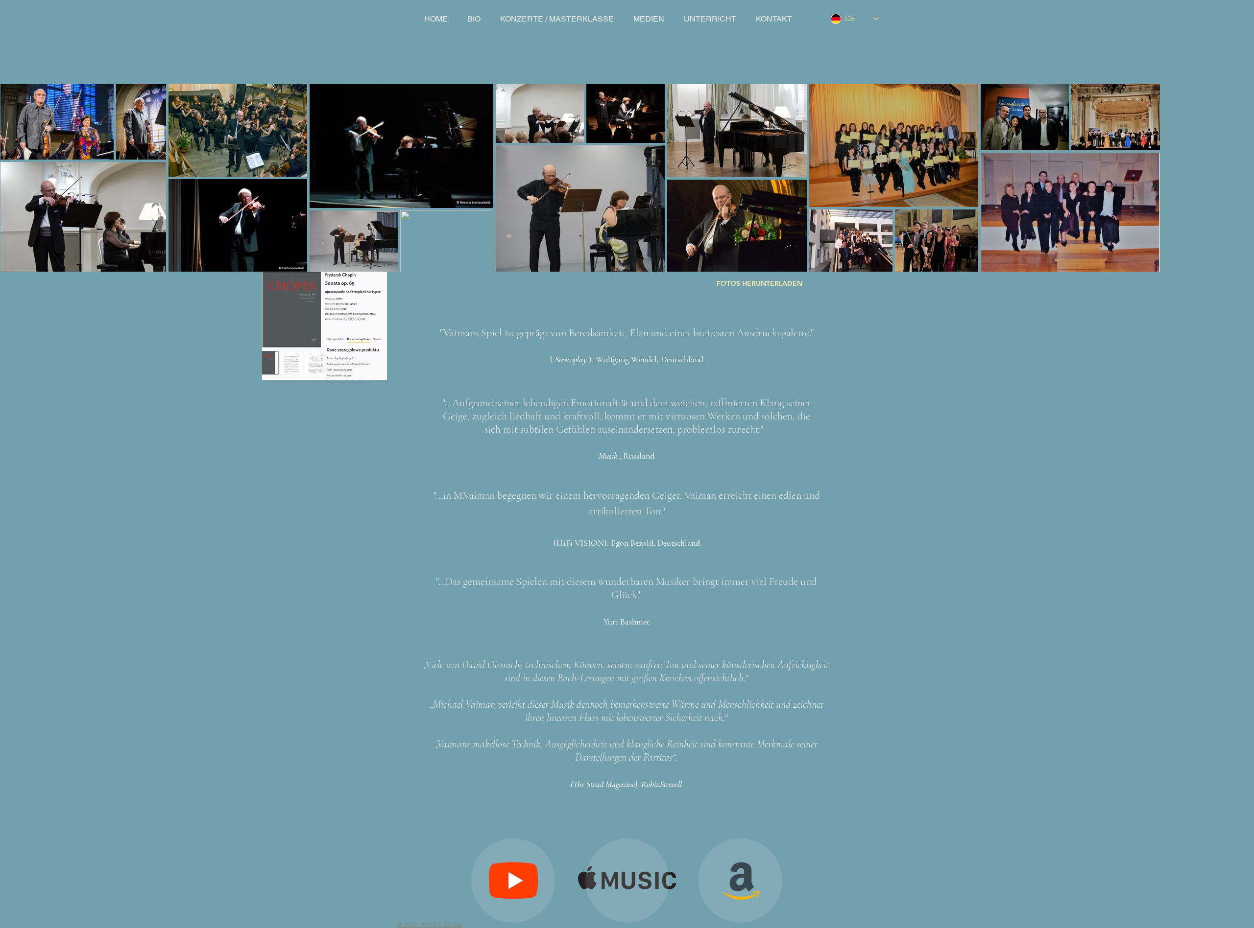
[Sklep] (627, 880)
